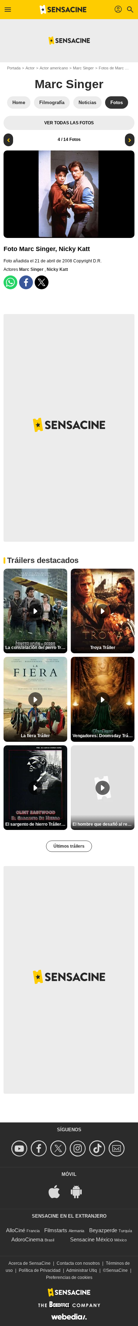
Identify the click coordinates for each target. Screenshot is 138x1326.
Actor (30, 68)
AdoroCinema (27, 1239)
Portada (14, 68)
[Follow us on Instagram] (79, 1148)
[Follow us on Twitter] (59, 1148)
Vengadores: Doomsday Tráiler (103, 735)
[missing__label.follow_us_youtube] (20, 1148)
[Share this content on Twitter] (41, 282)
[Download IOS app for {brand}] (58, 1191)
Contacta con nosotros (78, 1263)
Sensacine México (91, 1239)
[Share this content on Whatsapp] (10, 282)
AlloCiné (15, 1230)
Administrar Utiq (81, 1270)
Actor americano (54, 68)
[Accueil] (63, 9)
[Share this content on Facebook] (26, 282)
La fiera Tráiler (35, 735)
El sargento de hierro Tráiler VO (36, 824)
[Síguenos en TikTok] (98, 1148)
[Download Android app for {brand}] (80, 1191)
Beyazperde (103, 1230)
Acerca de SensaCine (29, 1263)
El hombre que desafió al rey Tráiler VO (103, 824)
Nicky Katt (57, 269)
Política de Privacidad (40, 1270)
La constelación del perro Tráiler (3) (36, 647)
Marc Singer (83, 68)
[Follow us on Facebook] (40, 1148)
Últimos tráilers (69, 846)
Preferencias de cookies (69, 1277)
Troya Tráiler (102, 647)
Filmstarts (55, 1230)
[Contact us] (118, 1148)
